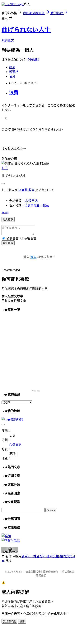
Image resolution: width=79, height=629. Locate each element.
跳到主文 (8, 40)
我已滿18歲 (9, 621)
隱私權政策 (68, 571)
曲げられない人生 (26, 29)
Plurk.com (36, 391)
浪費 (13, 92)
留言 (31, 190)
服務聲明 (41, 575)
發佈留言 (8, 243)
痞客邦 (23, 190)
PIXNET (17, 571)
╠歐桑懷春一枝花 (37, 205)
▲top (5, 212)
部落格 (13, 71)
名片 (12, 76)
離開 (22, 621)
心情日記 (33, 59)
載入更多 (8, 219)
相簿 (12, 67)
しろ (5, 168)
